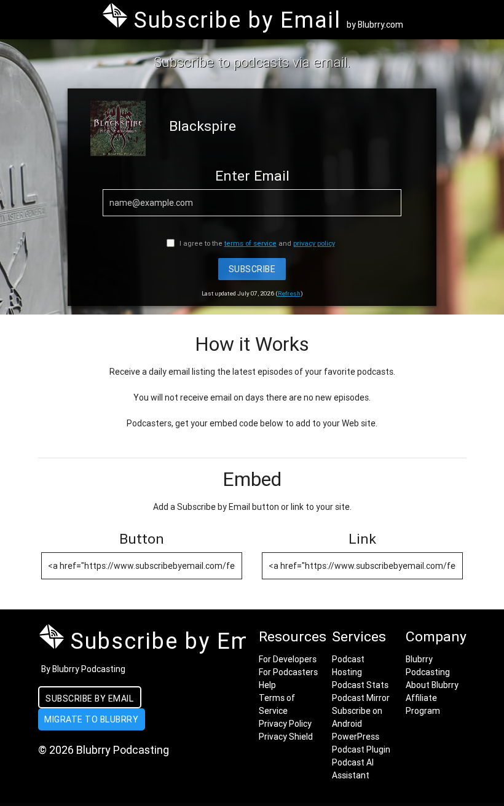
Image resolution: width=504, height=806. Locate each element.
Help (267, 685)
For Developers (288, 659)
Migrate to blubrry (91, 719)
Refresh (289, 293)
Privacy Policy (285, 723)
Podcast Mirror (361, 697)
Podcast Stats (360, 685)
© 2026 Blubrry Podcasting (103, 750)
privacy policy (314, 243)
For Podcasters (288, 672)
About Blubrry (432, 685)
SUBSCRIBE (252, 269)
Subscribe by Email (89, 698)
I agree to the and (256, 243)
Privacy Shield (286, 736)
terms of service (250, 243)
